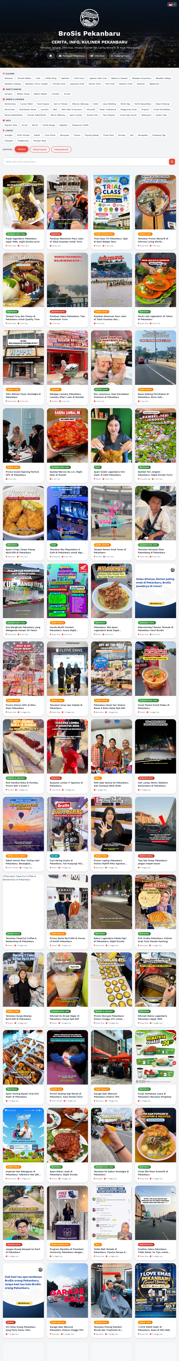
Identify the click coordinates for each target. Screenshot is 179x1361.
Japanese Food (77, 84)
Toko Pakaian (108, 115)
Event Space (43, 104)
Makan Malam (40, 94)
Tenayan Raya (39, 141)
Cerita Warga (48, 125)
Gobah (37, 135)
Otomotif (91, 109)
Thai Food (110, 84)
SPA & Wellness (57, 115)
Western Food (125, 84)
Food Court (79, 78)
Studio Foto (92, 115)
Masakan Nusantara (141, 78)
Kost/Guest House (27, 109)
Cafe (38, 78)
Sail (131, 135)
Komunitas (10, 109)
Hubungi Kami (122, 56)
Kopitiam (65, 78)
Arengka (8, 135)
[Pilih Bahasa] (172, 4)
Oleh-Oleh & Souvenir (71, 109)
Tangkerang (23, 141)
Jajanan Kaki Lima (98, 78)
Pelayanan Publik (80, 125)
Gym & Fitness (61, 104)
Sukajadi (9, 141)
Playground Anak (129, 109)
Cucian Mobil (26, 104)
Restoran (9, 78)
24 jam (67, 94)
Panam (77, 135)
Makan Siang (23, 94)
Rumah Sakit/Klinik (37, 115)
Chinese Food (58, 84)
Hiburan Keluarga (80, 104)
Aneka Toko (161, 115)
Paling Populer (40, 149)
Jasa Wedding (109, 104)
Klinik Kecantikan (143, 104)
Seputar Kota (11, 125)
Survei (25, 125)
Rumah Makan (24, 78)
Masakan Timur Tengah (36, 84)
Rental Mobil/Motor (14, 115)
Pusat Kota (108, 135)
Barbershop (10, 104)
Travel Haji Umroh (128, 115)
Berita (35, 125)
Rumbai (121, 135)
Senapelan (143, 135)
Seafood (141, 84)
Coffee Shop (51, 78)
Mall (55, 109)
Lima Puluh (50, 135)
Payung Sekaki (92, 135)
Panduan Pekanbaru (73, 56)
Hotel (95, 104)
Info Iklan (99, 56)
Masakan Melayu (163, 78)
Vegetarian (154, 84)
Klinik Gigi (125, 104)
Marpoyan (64, 135)
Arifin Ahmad (23, 135)
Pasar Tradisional (108, 109)
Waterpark (146, 115)
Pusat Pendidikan (162, 109)
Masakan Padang (13, 84)
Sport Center (76, 115)
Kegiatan (63, 125)
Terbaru (21, 149)
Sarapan (9, 94)
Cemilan (55, 94)
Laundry (45, 109)
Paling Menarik (61, 149)
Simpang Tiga (159, 135)
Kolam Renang (162, 104)
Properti (145, 109)
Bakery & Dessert (119, 78)
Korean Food (95, 84)
